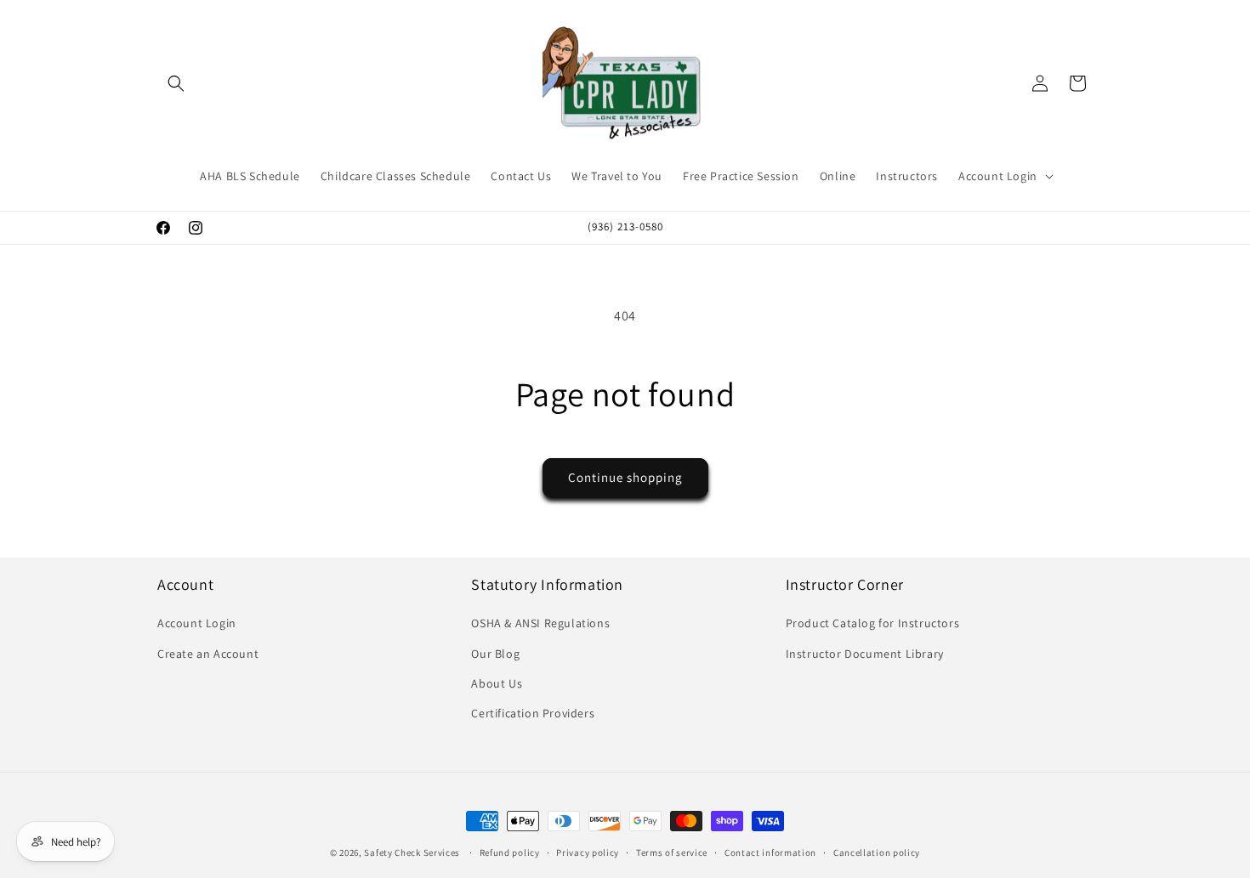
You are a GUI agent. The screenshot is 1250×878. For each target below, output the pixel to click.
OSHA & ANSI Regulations (540, 624)
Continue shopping (625, 477)
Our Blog (495, 653)
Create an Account (208, 653)
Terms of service (671, 852)
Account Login (196, 624)
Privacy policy (587, 852)
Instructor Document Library (865, 653)
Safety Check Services (412, 852)
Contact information (770, 852)
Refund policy (510, 852)
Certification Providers (532, 713)
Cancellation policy (876, 852)
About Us (496, 683)
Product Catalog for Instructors (873, 624)
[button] (176, 83)
